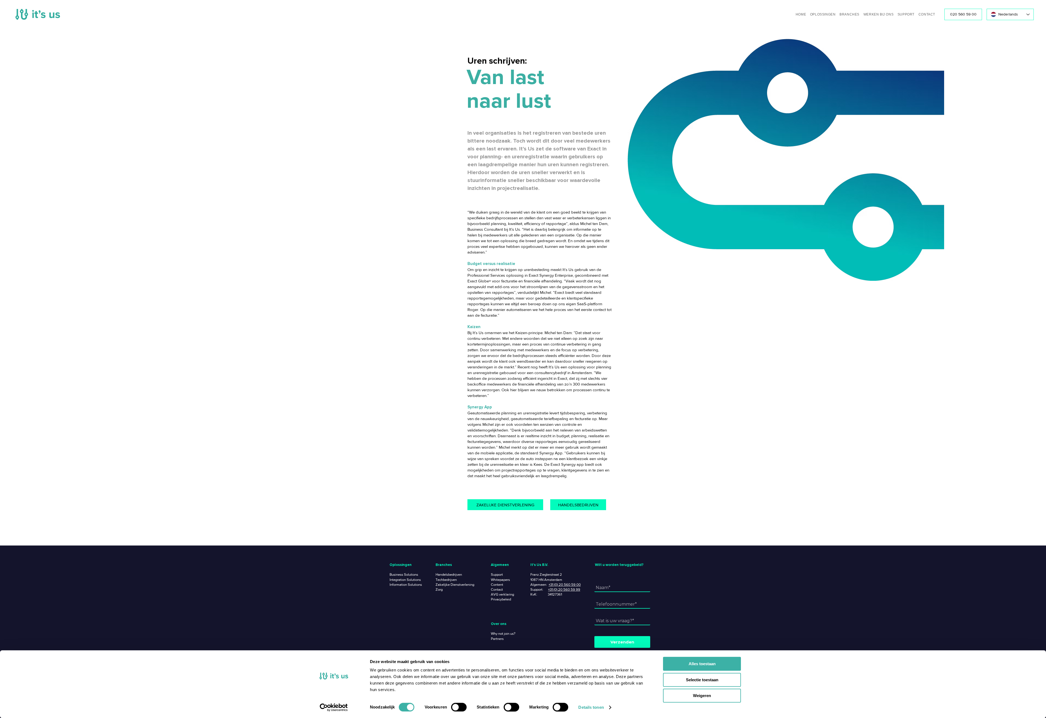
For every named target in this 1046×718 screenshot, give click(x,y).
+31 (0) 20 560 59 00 (565, 585)
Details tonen (591, 707)
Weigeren (702, 695)
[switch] (459, 707)
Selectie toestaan (702, 679)
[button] (822, 14)
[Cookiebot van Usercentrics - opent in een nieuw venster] (334, 707)
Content (497, 585)
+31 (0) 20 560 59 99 (564, 589)
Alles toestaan (702, 663)
